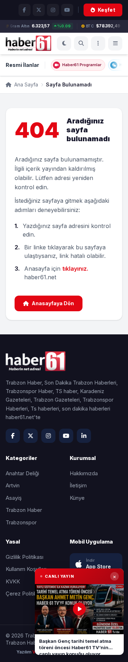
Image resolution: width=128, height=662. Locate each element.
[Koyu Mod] (64, 43)
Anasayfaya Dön (53, 303)
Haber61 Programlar (81, 64)
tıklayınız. (75, 268)
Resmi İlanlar (22, 65)
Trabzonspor (21, 522)
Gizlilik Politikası (24, 557)
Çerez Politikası (24, 593)
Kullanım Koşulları (26, 569)
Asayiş (14, 497)
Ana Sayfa (25, 84)
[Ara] (81, 43)
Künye (77, 497)
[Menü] (98, 43)
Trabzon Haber (24, 510)
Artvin (13, 485)
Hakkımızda (84, 473)
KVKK (13, 581)
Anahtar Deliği (22, 473)
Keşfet (106, 10)
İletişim (78, 485)
